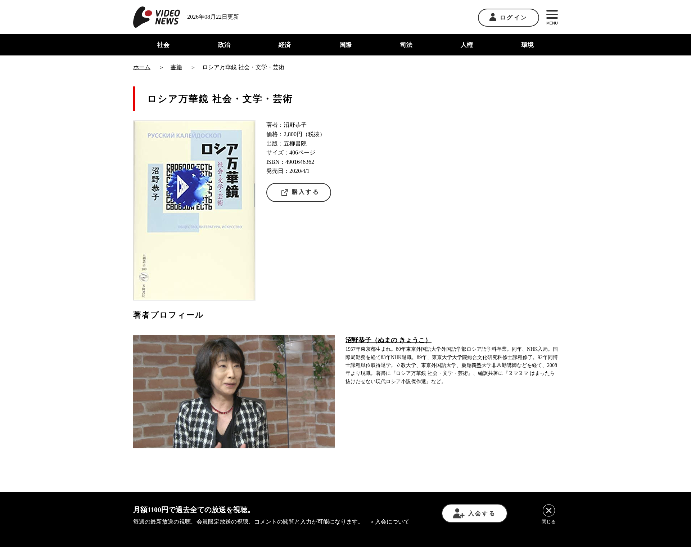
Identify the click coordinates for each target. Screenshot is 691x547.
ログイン (514, 17)
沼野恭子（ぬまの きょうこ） (389, 340)
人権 (467, 44)
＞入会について (389, 522)
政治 (224, 44)
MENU (552, 23)
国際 (345, 44)
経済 (285, 44)
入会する (482, 513)
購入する (306, 192)
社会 (163, 44)
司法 (406, 44)
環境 (527, 44)
